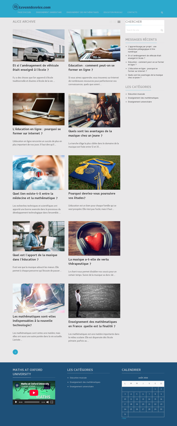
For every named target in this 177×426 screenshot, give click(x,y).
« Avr (124, 418)
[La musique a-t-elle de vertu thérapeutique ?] (94, 238)
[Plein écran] (52, 402)
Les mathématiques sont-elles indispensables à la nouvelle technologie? (34, 321)
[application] (34, 393)
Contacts (132, 12)
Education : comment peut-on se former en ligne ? (91, 68)
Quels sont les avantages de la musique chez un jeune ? (90, 133)
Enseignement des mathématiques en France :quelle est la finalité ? (92, 324)
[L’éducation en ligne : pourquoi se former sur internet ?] (39, 109)
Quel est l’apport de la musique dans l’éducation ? (35, 257)
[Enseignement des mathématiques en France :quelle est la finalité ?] (94, 301)
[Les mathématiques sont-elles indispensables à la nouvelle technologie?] (39, 298)
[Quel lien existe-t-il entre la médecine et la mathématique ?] (39, 172)
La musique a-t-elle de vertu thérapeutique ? (88, 262)
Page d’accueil (24, 12)
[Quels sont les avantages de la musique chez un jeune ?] (94, 110)
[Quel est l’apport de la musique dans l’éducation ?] (39, 236)
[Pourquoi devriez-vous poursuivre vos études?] (94, 172)
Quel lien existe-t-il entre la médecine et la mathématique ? (35, 196)
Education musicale (113, 12)
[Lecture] (16, 402)
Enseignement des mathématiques (83, 12)
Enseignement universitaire (49, 12)
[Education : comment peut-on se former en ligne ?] (94, 45)
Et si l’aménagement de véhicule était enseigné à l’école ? (36, 68)
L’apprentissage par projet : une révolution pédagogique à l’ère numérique (142, 49)
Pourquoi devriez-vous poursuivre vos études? (91, 196)
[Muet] (47, 402)
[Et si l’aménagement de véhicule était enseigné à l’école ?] (39, 45)
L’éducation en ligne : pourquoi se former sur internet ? (37, 131)
